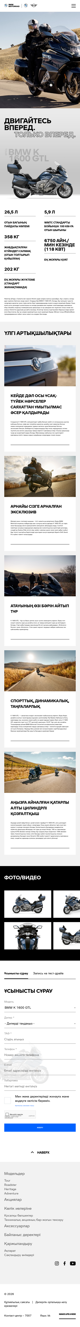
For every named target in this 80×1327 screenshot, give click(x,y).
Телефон (10, 1049)
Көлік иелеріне (18, 1208)
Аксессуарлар (17, 1225)
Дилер (9, 1017)
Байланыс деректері (22, 1234)
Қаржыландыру (18, 1243)
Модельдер (14, 1173)
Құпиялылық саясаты (17, 1302)
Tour (7, 1180)
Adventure (11, 1193)
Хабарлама (11, 1080)
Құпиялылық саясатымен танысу (24, 1105)
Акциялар (13, 1199)
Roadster (10, 1184)
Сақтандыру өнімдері (19, 1255)
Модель (9, 1001)
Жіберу (40, 1127)
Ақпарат (10, 1250)
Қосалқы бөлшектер (18, 1215)
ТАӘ (8, 1033)
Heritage (10, 1189)
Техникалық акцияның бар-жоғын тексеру (33, 1219)
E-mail (8, 1065)
